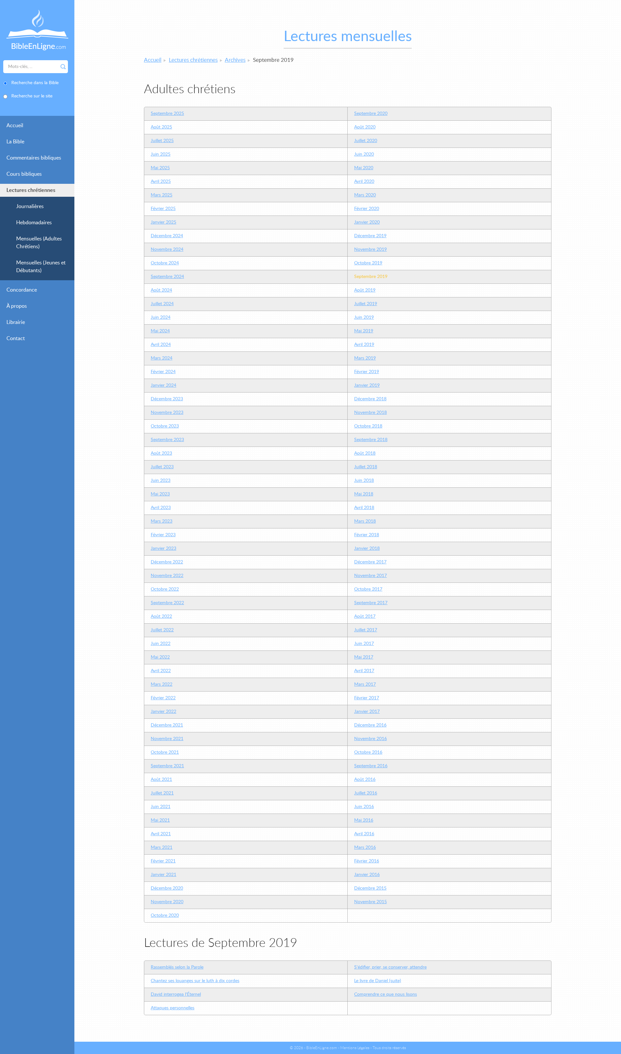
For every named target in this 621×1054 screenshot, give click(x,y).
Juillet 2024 (162, 304)
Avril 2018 (364, 507)
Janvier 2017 (367, 711)
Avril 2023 (161, 507)
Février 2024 (163, 372)
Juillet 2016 (365, 793)
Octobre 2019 (368, 263)
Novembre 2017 (370, 575)
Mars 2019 (365, 358)
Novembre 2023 (167, 412)
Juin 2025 (160, 154)
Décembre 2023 (167, 399)
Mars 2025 (161, 195)
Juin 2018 (364, 480)
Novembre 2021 (167, 739)
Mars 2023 (161, 521)
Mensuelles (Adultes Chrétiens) (39, 242)
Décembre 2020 (167, 888)
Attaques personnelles (172, 1008)
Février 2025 (163, 208)
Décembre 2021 (167, 725)
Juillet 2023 (162, 467)
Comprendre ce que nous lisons (385, 994)
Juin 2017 (364, 643)
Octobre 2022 (165, 589)
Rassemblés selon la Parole (177, 967)
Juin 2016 (364, 806)
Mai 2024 (160, 331)
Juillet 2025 (162, 141)
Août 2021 (161, 779)
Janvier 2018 (367, 548)
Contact (15, 338)
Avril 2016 (364, 834)
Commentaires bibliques (33, 158)
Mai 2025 (160, 168)
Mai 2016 (363, 820)
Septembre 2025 (167, 113)
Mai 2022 (160, 657)
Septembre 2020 (370, 113)
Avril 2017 (364, 671)
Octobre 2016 (368, 752)
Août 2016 (365, 779)
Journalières (30, 206)
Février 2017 (366, 698)
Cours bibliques (24, 174)
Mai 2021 (160, 820)
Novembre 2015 (370, 902)
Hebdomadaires (34, 222)
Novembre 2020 (167, 902)
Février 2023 (163, 535)
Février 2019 (366, 372)
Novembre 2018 (370, 412)
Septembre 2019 (370, 276)
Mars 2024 (161, 358)
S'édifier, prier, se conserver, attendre (390, 967)
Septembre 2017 (370, 603)
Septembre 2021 (167, 766)
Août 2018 (365, 453)
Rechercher (63, 66)
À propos (16, 306)
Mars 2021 (161, 847)
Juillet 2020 (365, 141)
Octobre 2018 (368, 426)
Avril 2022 (161, 671)
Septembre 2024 (167, 276)
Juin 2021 (160, 806)
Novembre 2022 (167, 575)
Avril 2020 (364, 181)
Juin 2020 (364, 154)
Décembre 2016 (370, 725)
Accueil (14, 125)
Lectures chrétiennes (30, 190)
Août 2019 (365, 290)
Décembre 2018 (370, 399)
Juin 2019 (364, 317)
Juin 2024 (160, 317)
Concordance (21, 290)
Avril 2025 (161, 181)
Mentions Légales (354, 1048)
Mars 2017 (365, 684)
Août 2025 (161, 127)
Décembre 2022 (167, 562)
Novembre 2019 (370, 249)
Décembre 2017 (370, 562)
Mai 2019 (363, 331)
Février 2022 (163, 698)
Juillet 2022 (162, 630)
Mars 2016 (365, 847)
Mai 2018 (363, 494)
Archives (235, 60)
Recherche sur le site (31, 96)
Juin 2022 (160, 643)
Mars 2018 (365, 521)
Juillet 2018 (365, 467)
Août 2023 (161, 453)
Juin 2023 (160, 480)
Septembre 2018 (370, 440)
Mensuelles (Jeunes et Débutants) (41, 266)
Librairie (15, 322)
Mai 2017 (363, 657)
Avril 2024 (161, 344)
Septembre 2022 (167, 603)
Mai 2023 (160, 494)
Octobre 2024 (165, 263)
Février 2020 (366, 208)
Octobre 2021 (165, 752)
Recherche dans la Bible (35, 83)
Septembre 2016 (370, 766)
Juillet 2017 (365, 630)
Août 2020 (365, 127)
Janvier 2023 (163, 548)
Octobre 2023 (165, 426)
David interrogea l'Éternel (176, 994)
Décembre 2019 (370, 236)
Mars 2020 (365, 195)
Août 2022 (161, 616)
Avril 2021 (161, 834)
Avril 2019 (364, 344)
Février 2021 (163, 861)
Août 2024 (161, 290)
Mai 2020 (363, 168)
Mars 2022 (161, 684)
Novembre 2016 (370, 739)
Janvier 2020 (367, 222)
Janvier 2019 (367, 385)
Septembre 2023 (167, 440)
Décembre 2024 (167, 236)
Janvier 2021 (163, 874)
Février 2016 (366, 861)
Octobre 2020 (165, 915)
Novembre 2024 (167, 249)
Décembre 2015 (370, 888)
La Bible (15, 141)
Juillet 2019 (365, 304)
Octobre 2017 (368, 589)
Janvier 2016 (367, 874)
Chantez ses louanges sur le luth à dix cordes (195, 981)
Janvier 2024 (163, 385)
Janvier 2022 (163, 711)
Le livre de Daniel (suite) (377, 981)
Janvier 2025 (163, 222)
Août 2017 (365, 616)
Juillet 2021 (162, 793)
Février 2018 (366, 535)
